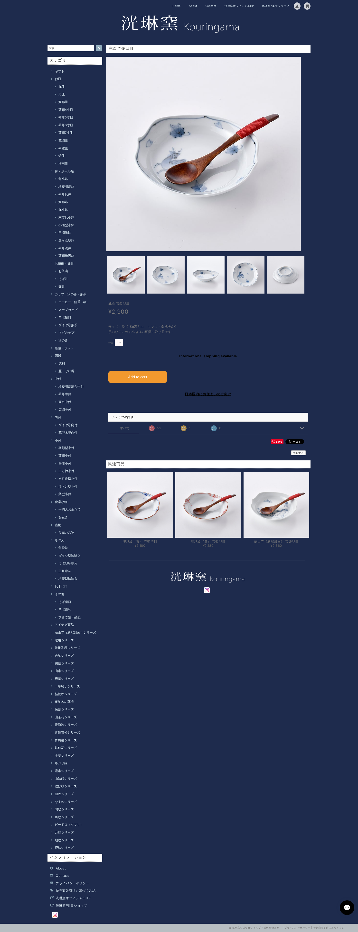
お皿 (58, 79)
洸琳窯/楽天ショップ (275, 6)
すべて (125, 428)
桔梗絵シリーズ (66, 694)
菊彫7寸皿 (65, 132)
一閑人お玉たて (69, 509)
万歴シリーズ (64, 832)
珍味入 (59, 540)
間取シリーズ (64, 809)
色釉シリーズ (64, 655)
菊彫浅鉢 (64, 248)
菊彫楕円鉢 (66, 256)
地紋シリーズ (64, 840)
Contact (211, 6)
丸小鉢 (63, 210)
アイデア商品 (64, 625)
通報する (298, 452)
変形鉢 (63, 202)
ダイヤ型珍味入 (69, 555)
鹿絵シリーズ (64, 848)
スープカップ (67, 310)
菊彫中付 (64, 394)
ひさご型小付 (67, 486)
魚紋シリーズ (64, 817)
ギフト (59, 71)
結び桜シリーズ (66, 786)
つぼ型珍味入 (67, 563)
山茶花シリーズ (66, 717)
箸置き (63, 517)
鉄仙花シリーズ (66, 748)
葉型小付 (64, 494)
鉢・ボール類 (64, 171)
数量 (110, 343)
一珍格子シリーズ (67, 686)
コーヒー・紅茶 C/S (72, 302)
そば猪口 (64, 317)
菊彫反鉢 (64, 194)
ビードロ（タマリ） (69, 824)
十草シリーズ (64, 755)
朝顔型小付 (66, 448)
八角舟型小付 (67, 479)
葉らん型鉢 (66, 240)
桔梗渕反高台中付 (71, 386)
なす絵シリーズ (66, 802)
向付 (58, 417)
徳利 (61, 363)
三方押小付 (66, 471)
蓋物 (58, 525)
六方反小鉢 (66, 217)
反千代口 (61, 586)
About (193, 6)
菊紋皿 (63, 148)
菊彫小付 (64, 455)
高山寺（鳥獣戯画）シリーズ (75, 632)
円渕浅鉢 (64, 232)
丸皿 (61, 87)
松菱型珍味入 (67, 579)
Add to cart (137, 377)
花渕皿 (63, 140)
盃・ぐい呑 (66, 371)
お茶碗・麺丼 (64, 263)
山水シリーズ (64, 671)
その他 (59, 594)
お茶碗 (63, 271)
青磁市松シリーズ (67, 732)
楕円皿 (63, 163)
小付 (58, 440)
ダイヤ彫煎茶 (67, 325)
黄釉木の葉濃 (64, 702)
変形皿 (63, 102)
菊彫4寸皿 (65, 110)
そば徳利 (64, 609)
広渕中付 (64, 409)
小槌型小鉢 (66, 225)
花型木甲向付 (67, 432)
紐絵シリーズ (64, 794)
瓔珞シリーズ (64, 640)
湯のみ (63, 340)
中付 (58, 379)
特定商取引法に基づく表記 (76, 891)
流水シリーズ (64, 771)
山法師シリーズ (66, 778)
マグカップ (66, 332)
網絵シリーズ (64, 663)
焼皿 (61, 156)
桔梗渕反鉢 (66, 186)
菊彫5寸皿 (65, 117)
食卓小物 (61, 502)
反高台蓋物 (66, 532)
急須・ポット (64, 348)
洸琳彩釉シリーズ (67, 648)
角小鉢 (63, 179)
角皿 (61, 94)
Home (176, 6)
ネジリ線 (61, 763)
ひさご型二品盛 (69, 617)
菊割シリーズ (64, 709)
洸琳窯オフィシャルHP (239, 6)
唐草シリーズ (64, 679)
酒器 (58, 356)
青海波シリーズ (66, 724)
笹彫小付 (64, 463)
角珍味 (63, 548)
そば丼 (63, 279)
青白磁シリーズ (66, 740)
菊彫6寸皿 (65, 125)
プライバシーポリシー (72, 883)
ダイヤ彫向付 (67, 425)
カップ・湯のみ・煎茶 (70, 294)
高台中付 (64, 402)
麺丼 (61, 286)
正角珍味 (64, 571)
